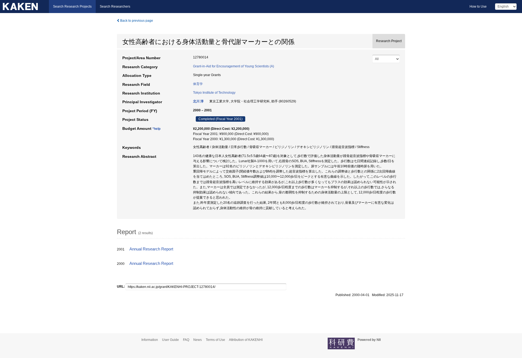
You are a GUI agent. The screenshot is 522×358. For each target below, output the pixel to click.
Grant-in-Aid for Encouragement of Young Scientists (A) (233, 66)
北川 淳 (198, 101)
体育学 (198, 84)
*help (156, 129)
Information (149, 340)
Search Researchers (115, 6)
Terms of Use (215, 340)
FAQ (186, 340)
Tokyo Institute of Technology (214, 93)
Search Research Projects (72, 6)
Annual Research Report (151, 249)
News (197, 340)
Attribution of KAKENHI (246, 340)
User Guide (170, 340)
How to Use (478, 6)
